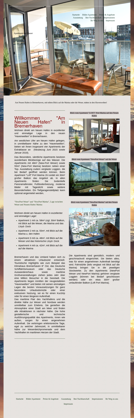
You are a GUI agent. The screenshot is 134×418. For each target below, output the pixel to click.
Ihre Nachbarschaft (93, 18)
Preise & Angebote (107, 15)
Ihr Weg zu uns (97, 20)
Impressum (110, 20)
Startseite (76, 15)
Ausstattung (78, 18)
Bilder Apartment (89, 15)
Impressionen (109, 18)
